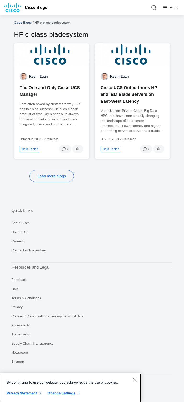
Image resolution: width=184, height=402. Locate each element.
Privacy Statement (22, 393)
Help (15, 289)
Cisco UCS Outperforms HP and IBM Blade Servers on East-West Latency (129, 94)
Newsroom (20, 352)
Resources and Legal (30, 267)
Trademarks (21, 334)
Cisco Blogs (36, 8)
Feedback (19, 280)
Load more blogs (51, 176)
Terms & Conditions (26, 298)
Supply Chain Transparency (32, 343)
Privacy (17, 307)
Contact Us (20, 232)
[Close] (134, 379)
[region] (70, 387)
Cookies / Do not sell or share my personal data (48, 316)
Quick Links (22, 210)
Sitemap (18, 361)
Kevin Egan (38, 76)
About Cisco (21, 223)
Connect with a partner (29, 250)
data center (30, 149)
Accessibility (21, 325)
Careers (18, 241)
